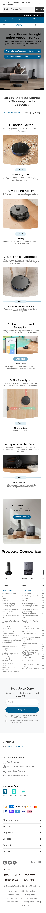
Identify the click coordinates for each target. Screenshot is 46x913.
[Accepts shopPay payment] (11, 811)
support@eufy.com (15, 746)
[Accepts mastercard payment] (35, 806)
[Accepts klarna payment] (29, 811)
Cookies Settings (14, 898)
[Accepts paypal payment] (6, 811)
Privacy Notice (22, 717)
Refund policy (14, 895)
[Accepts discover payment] (23, 806)
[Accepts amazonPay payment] (6, 806)
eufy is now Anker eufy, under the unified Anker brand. (20, 19)
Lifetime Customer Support (18, 775)
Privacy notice (30, 895)
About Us (13, 891)
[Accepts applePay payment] (17, 806)
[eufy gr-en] (19, 25)
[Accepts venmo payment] (17, 811)
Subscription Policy (30, 902)
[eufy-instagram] (5, 863)
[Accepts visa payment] (23, 811)
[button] (40, 3)
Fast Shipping (13, 762)
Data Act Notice (22, 905)
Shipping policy (28, 891)
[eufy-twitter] (15, 863)
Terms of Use (31, 898)
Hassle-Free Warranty (16, 771)
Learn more (7, 590)
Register (22, 710)
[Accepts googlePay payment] (29, 806)
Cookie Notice (12, 902)
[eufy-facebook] (10, 863)
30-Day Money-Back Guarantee (20, 766)
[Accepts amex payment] (11, 806)
